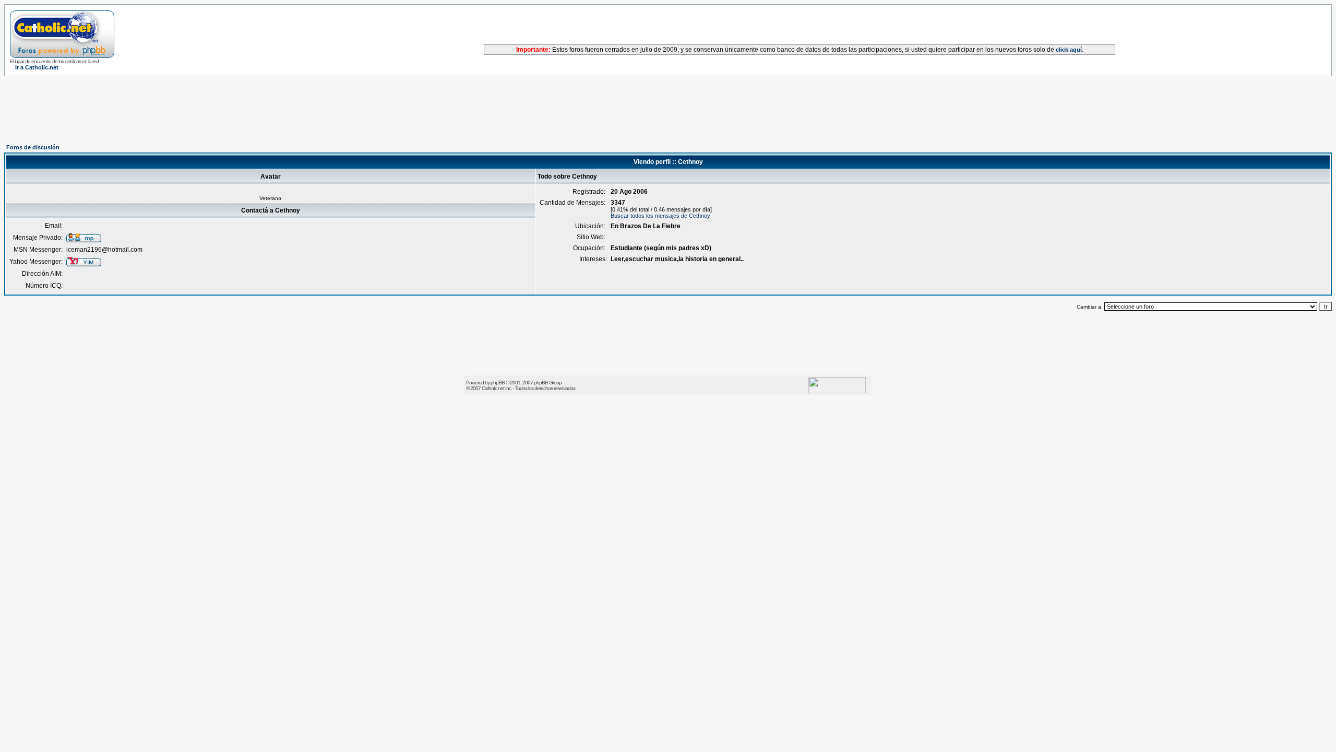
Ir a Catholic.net (36, 67)
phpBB (498, 382)
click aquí (1069, 49)
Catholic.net (493, 388)
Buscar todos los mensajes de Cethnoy (660, 216)
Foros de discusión (32, 147)
